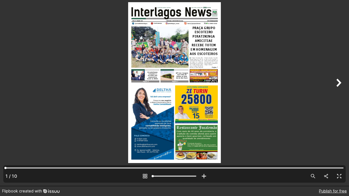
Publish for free (333, 191)
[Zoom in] (203, 176)
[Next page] (338, 93)
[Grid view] (145, 176)
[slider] (174, 176)
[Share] (326, 176)
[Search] (313, 176)
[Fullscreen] (339, 176)
